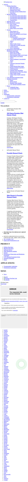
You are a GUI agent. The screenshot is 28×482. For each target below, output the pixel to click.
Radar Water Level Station (16, 28)
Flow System (13, 24)
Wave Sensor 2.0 (14, 31)
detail (11, 147)
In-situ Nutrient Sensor (18, 39)
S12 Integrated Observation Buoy (18, 15)
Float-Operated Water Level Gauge (18, 55)
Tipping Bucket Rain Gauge (17, 66)
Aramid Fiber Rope (15, 88)
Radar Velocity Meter (15, 53)
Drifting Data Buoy (11, 6)
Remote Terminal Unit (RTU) (17, 67)
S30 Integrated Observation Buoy (18, 18)
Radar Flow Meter (14, 52)
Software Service (11, 21)
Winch (11, 80)
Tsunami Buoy (13, 20)
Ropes (8, 86)
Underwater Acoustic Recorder (17, 45)
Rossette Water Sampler (16, 83)
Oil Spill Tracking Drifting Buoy (18, 11)
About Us (6, 91)
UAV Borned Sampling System (17, 84)
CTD (11, 42)
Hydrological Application (13, 97)
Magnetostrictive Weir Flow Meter (18, 72)
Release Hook (13, 81)
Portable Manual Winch (14, 153)
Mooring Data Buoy (12, 14)
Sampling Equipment (12, 79)
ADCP (11, 41)
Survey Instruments (14, 48)
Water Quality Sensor (15, 43)
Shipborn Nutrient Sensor (19, 38)
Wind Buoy (13, 13)
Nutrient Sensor (14, 36)
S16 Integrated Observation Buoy (18, 17)
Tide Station (13, 27)
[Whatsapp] (21, 364)
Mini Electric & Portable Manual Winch (14, 196)
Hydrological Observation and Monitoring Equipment (14, 50)
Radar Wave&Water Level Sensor (18, 34)
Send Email (3, 284)
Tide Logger (13, 35)
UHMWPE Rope (14, 87)
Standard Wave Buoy (15, 10)
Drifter (5, 90)
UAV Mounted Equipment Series (15, 77)
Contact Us (6, 98)
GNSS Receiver (14, 69)
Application (6, 94)
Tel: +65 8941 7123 (8, 239)
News (5, 93)
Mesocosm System (14, 25)
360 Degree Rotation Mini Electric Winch (15, 114)
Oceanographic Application (13, 95)
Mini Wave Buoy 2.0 (15, 8)
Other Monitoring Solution (13, 22)
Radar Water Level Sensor (16, 56)
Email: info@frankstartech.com (11, 240)
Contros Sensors (14, 46)
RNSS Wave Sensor (15, 32)
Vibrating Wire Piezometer (16, 70)
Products (6, 4)
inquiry (8, 147)
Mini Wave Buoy (14, 7)
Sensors (9, 29)
